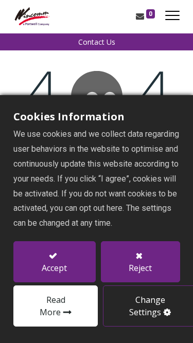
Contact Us (96, 42)
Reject (140, 268)
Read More (52, 306)
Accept (54, 268)
